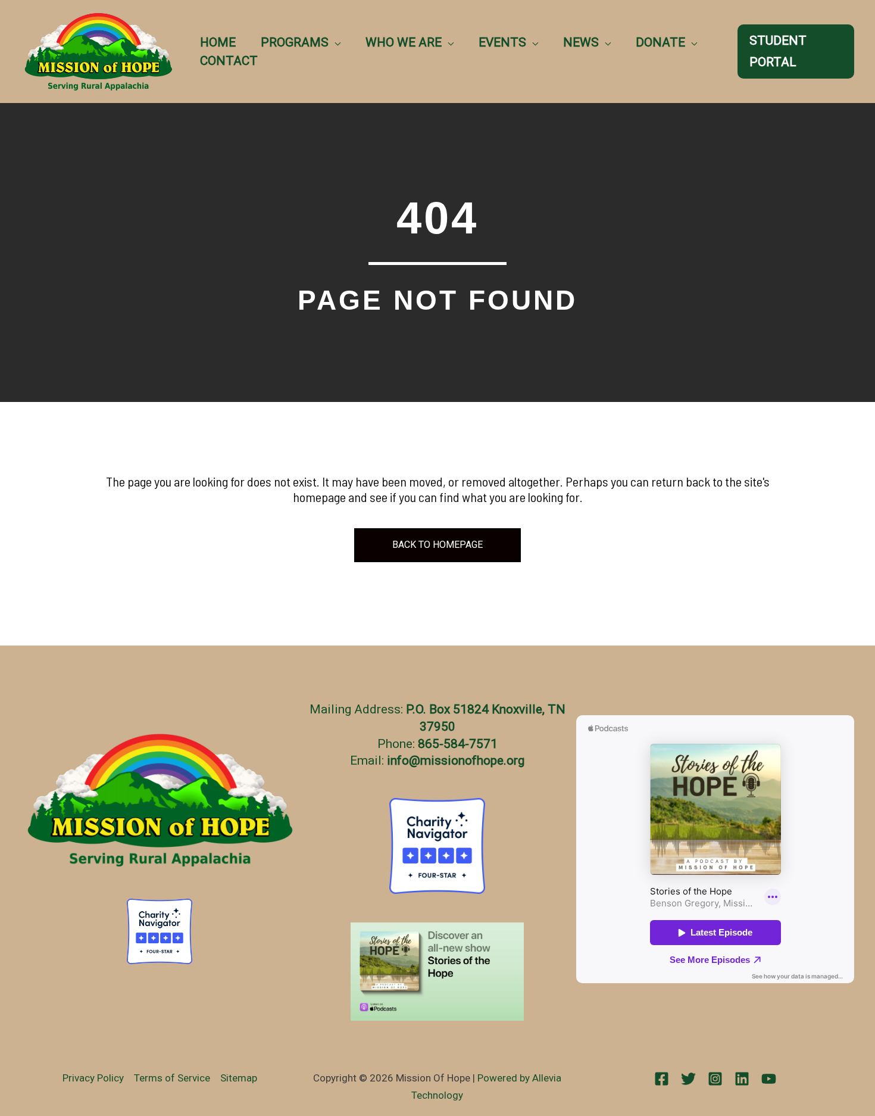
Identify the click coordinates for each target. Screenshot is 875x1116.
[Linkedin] (742, 1078)
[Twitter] (688, 1078)
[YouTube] (768, 1078)
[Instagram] (715, 1078)
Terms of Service (172, 1078)
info (398, 760)
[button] (334, 42)
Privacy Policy (93, 1078)
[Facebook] (661, 1078)
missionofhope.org (472, 760)
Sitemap (238, 1078)
